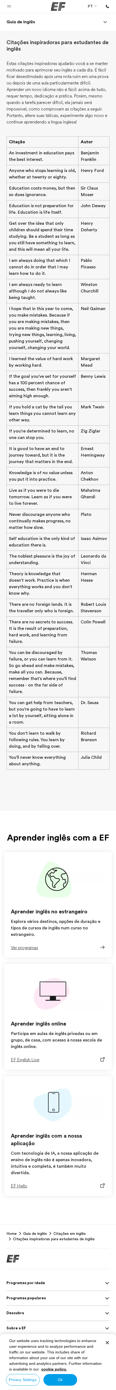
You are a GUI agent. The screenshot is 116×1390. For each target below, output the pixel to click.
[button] (9, 6)
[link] (20, 22)
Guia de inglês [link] (35, 1233)
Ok (60, 1380)
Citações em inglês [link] (69, 1233)
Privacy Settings (23, 1380)
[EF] (58, 6)
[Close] (107, 1343)
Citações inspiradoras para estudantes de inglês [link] (54, 1239)
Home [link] (11, 1233)
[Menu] (105, 22)
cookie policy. (54, 1369)
